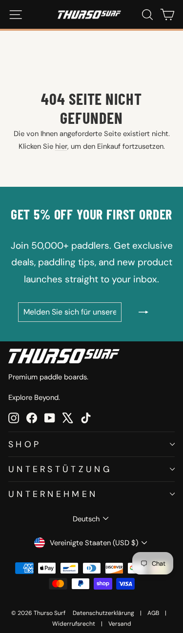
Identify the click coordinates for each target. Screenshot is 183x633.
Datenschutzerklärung (103, 613)
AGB (153, 613)
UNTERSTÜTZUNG (60, 469)
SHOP (24, 444)
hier (61, 146)
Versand (119, 624)
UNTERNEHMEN (53, 493)
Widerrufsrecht (73, 624)
